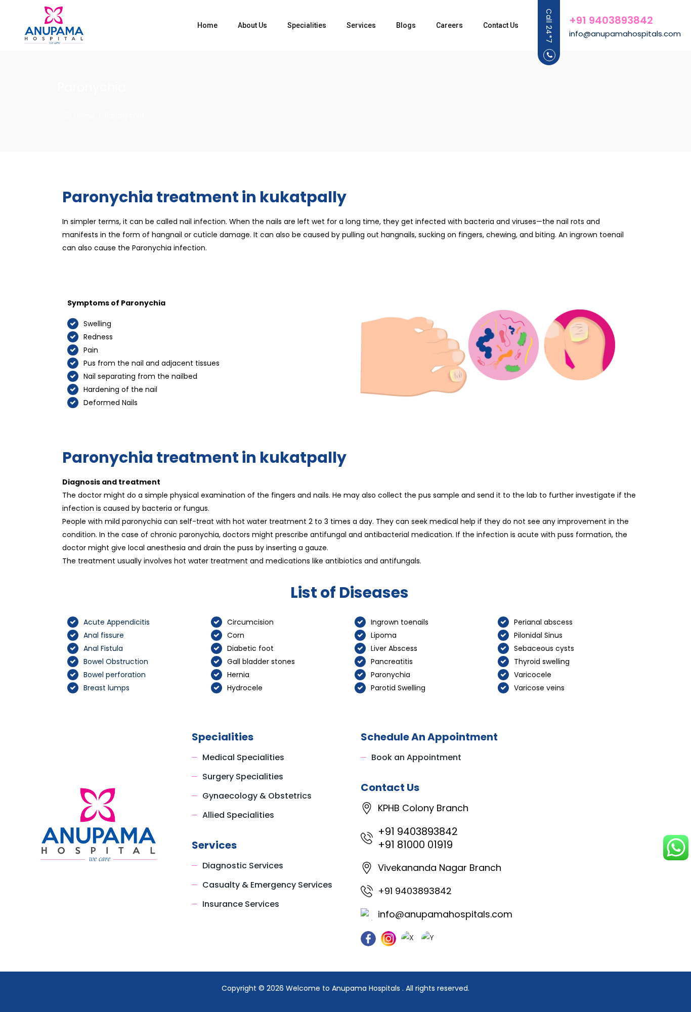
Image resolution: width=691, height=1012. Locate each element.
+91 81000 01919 (415, 844)
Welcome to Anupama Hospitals (344, 988)
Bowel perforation (114, 675)
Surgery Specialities (242, 776)
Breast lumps (106, 688)
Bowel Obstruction (115, 661)
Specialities (306, 25)
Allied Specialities (238, 815)
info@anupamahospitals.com (625, 33)
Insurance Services (240, 904)
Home (207, 25)
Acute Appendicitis (116, 622)
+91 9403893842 (611, 20)
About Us (252, 25)
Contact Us (501, 25)
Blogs (406, 25)
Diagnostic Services (242, 865)
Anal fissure (103, 635)
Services (361, 25)
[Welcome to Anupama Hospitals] (54, 25)
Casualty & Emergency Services (267, 885)
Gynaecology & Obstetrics (257, 796)
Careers (449, 25)
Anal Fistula (103, 648)
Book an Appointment (416, 757)
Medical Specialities (243, 757)
